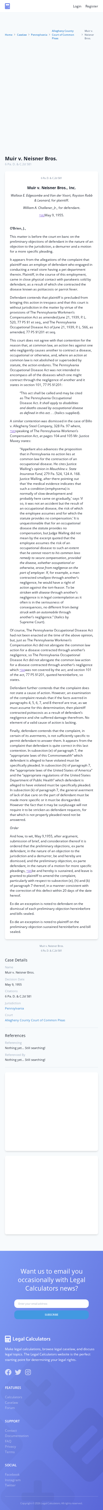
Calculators (13, 1397)
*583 (12, 431)
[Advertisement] (51, 98)
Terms (10, 1452)
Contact (11, 1430)
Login (77, 6)
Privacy (10, 1446)
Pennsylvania (39, 35)
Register (91, 6)
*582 (41, 215)
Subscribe (51, 1314)
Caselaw (22, 35)
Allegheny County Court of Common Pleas (63, 34)
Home (8, 35)
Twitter (10, 1485)
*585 (29, 871)
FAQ (8, 1441)
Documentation (17, 1435)
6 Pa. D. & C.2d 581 (18, 164)
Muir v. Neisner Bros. (31, 158)
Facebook (12, 1474)
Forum (10, 1407)
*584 (22, 670)
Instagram (13, 1480)
